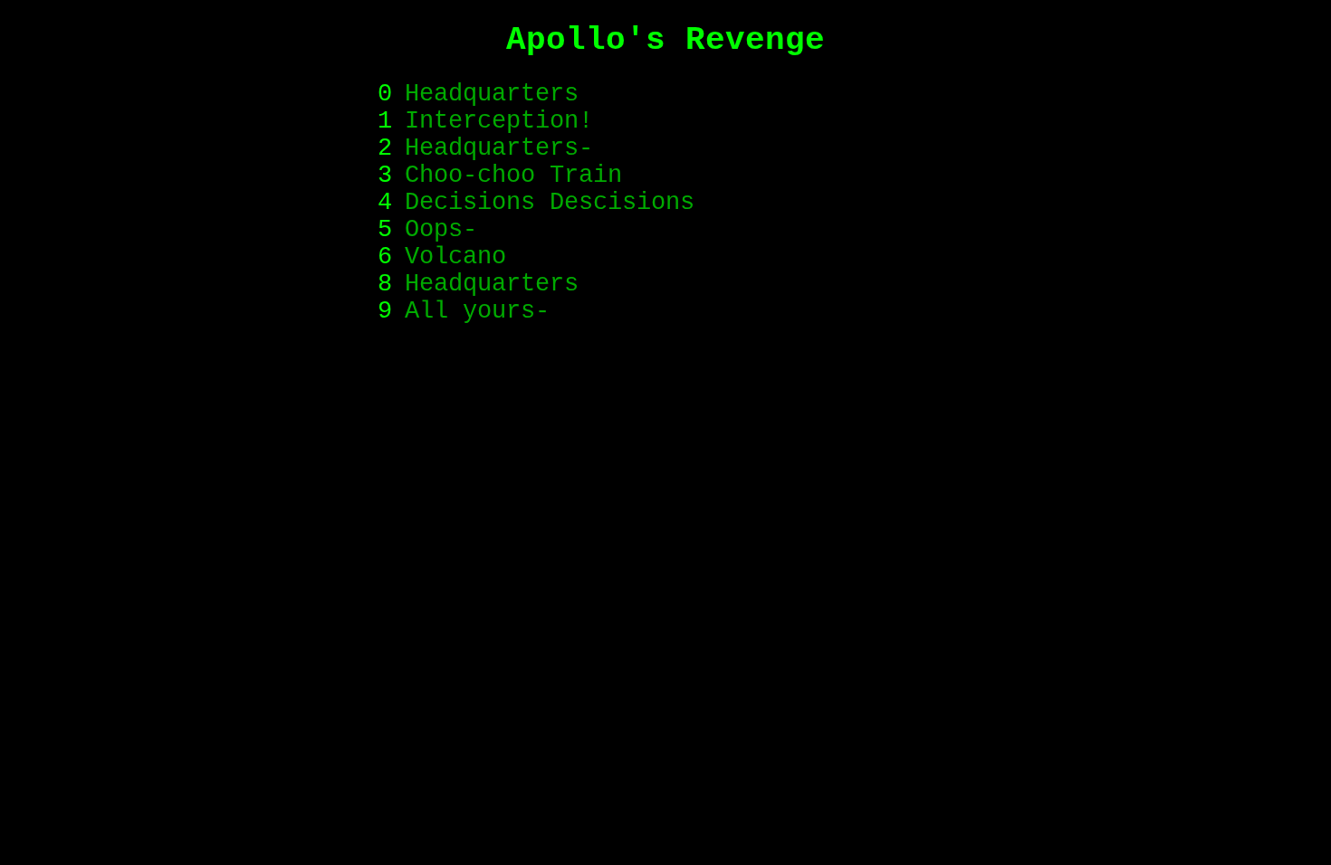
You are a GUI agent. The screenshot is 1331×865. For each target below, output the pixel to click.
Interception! (499, 121)
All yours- (477, 311)
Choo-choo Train (513, 175)
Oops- (441, 229)
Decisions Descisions (549, 202)
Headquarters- (499, 148)
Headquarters (492, 94)
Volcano (455, 257)
